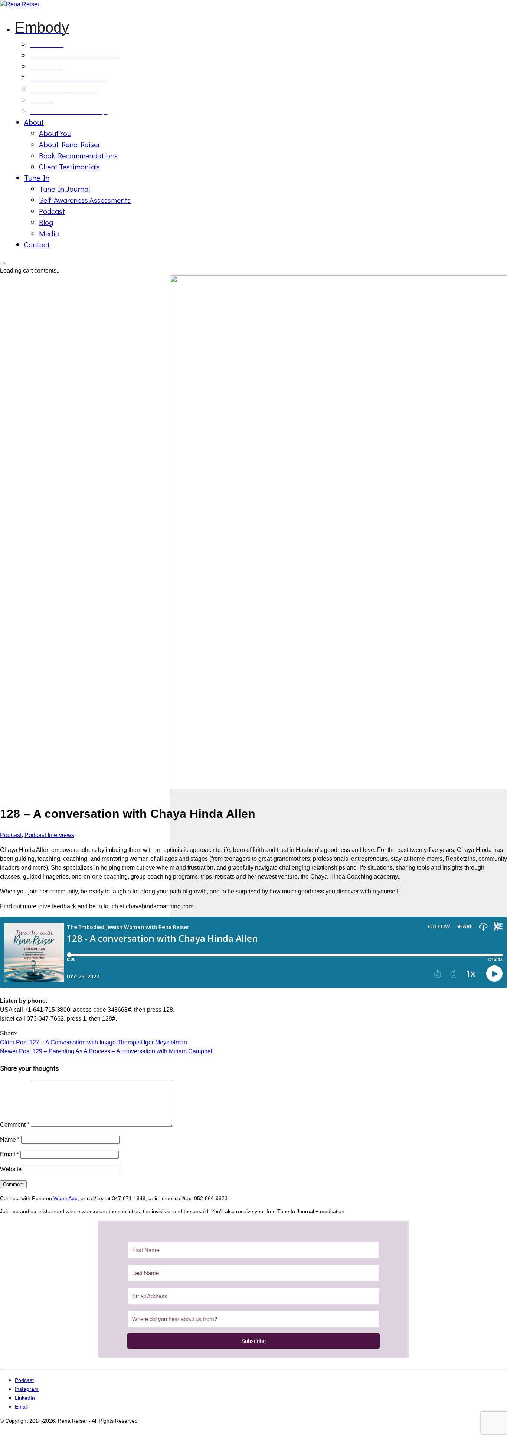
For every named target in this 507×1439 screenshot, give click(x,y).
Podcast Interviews (49, 835)
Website (11, 1169)
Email (9, 1154)
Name (10, 1139)
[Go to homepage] (19, 4)
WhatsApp (65, 1198)
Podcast (11, 835)
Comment (14, 1125)
